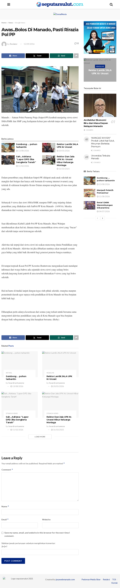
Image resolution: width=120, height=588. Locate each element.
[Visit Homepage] (59, 4)
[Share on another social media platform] (76, 55)
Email (5, 519)
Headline (50, 373)
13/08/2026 (23, 151)
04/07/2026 (104, 211)
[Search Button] (111, 4)
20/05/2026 (64, 151)
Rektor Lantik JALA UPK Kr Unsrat (67, 146)
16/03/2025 (64, 169)
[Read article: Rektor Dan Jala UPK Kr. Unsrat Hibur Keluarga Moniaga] (48, 160)
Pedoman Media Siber (91, 579)
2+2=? (4, 546)
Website (46, 519)
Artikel (9, 373)
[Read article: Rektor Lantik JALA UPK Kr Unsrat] (48, 147)
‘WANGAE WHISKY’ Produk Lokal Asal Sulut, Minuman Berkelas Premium (102, 142)
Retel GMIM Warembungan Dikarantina (105, 205)
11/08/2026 (104, 196)
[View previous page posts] (97, 218)
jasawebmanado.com (65, 579)
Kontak (115, 583)
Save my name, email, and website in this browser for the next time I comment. (37, 534)
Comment (7, 469)
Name (5, 506)
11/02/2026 (23, 166)
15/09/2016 (29, 44)
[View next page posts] (102, 218)
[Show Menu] (8, 4)
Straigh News (20, 23)
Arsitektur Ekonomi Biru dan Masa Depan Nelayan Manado (96, 123)
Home (3, 23)
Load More (40, 437)
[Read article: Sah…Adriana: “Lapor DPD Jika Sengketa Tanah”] (8, 160)
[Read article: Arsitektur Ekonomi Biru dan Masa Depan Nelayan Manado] (100, 105)
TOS (114, 579)
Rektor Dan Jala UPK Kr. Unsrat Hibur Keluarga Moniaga (65, 161)
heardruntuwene (16, 383)
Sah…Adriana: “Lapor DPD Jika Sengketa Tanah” (26, 159)
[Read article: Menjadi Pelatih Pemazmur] (89, 193)
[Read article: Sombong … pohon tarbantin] (8, 147)
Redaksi (13, 44)
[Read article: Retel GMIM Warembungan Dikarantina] (89, 205)
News (10, 23)
